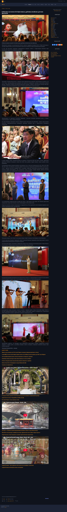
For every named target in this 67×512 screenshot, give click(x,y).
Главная (3, 8)
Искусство (52, 17)
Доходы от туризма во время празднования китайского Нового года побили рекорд (20, 430)
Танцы (52, 36)
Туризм (52, 21)
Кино (9, 8)
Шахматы (52, 29)
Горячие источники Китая (7, 364)
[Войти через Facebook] (56, 45)
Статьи (6, 8)
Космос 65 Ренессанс (54, 53)
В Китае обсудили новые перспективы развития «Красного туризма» (16, 360)
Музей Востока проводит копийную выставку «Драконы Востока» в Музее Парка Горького (21, 432)
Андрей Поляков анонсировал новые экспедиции (12, 467)
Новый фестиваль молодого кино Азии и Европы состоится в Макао (16, 358)
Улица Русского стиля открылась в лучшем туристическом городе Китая (17, 434)
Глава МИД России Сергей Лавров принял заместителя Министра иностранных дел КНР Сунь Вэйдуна (23, 354)
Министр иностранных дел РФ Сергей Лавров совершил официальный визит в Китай (20, 352)
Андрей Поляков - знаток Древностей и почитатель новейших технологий (18, 465)
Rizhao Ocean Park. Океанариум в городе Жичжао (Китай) (14, 362)
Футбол (52, 31)
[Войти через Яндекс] (58, 45)
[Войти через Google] (60, 45)
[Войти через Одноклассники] (61, 45)
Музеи (52, 25)
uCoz (5, 507)
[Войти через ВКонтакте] (54, 45)
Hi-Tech (52, 22)
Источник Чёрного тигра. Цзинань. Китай (10, 399)
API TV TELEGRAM (54, 52)
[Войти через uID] (53, 45)
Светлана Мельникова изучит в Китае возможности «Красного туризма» (17, 356)
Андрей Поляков (53, 23)
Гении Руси (52, 33)
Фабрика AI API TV (54, 37)
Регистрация (56, 10)
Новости (52, 32)
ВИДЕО (52, 24)
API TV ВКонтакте (54, 54)
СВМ (52, 20)
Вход (59, 10)
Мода (52, 28)
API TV (3, 4)
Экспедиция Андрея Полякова (56, 55)
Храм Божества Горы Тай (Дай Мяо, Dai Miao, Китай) (13, 397)
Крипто (52, 30)
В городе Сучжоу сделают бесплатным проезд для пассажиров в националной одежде (20, 395)
